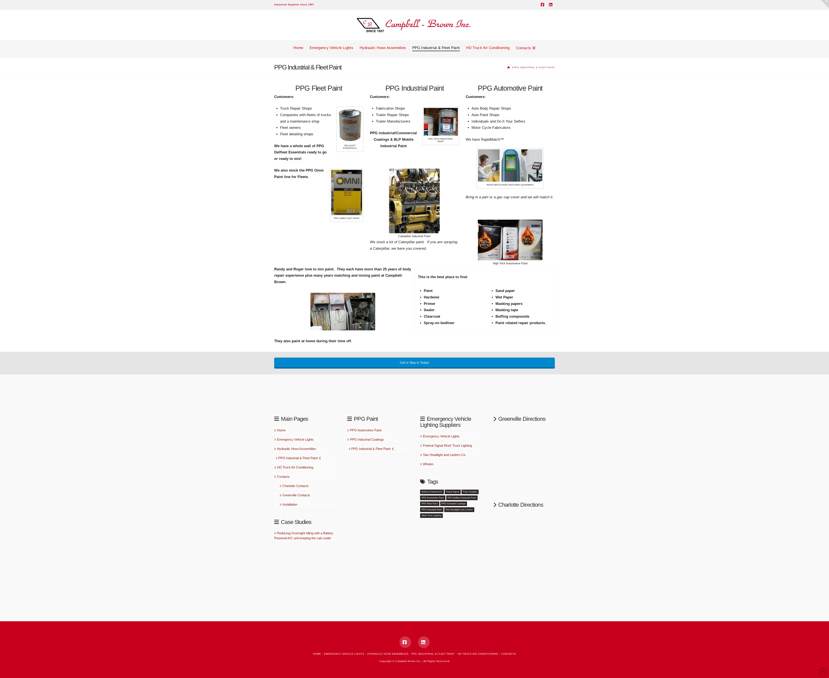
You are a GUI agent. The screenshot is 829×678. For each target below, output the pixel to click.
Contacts (283, 476)
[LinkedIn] (551, 4)
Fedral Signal (452, 491)
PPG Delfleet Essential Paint (462, 498)
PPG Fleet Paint (430, 503)
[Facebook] (543, 4)
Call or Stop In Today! (414, 362)
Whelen (428, 464)
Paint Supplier (470, 491)
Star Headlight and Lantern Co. (444, 455)
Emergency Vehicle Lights (295, 439)
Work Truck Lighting (431, 515)
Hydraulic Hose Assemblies (296, 449)
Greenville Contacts (296, 495)
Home (281, 430)
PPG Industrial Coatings (367, 439)
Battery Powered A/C (432, 491)
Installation (289, 504)
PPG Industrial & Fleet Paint (298, 458)
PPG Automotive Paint (365, 430)
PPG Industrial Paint (432, 509)
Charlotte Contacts (295, 486)
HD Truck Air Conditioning (295, 467)
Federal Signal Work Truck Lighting (447, 445)
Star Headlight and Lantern (459, 509)
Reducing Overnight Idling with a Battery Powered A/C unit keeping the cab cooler (303, 535)
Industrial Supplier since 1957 (294, 4)
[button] (825, 4)
